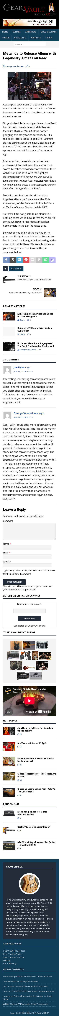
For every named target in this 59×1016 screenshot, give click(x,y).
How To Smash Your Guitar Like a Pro (35, 976)
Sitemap (7, 960)
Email (6, 552)
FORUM (48, 37)
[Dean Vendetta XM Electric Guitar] (16, 645)
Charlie (22, 320)
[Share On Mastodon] (52, 260)
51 (21, 747)
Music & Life (20, 37)
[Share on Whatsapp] (45, 260)
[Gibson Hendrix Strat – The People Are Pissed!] (9, 776)
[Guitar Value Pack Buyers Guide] (25, 655)
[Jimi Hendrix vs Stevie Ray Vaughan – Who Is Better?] (9, 731)
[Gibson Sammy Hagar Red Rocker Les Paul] (29, 668)
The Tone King (9, 963)
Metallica (16, 268)
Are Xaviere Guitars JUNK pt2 (31, 743)
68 (21, 734)
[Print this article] (39, 260)
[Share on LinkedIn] (19, 260)
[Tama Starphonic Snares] (42, 645)
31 (21, 795)
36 (21, 765)
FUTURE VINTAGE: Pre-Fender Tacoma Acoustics (32, 991)
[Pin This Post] (26, 260)
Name (6, 543)
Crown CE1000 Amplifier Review (23, 981)
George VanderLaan (14, 66)
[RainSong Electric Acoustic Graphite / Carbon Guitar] (16, 665)
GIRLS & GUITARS (48, 32)
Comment (8, 520)
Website (7, 561)
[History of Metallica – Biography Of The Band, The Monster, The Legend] (9, 346)
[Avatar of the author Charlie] (29, 891)
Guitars (17, 32)
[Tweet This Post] (13, 260)
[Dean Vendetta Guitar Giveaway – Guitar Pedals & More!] (29, 22)
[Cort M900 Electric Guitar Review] (9, 830)
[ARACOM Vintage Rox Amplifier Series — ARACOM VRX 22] (9, 845)
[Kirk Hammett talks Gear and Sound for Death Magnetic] (9, 316)
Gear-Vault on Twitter (13, 954)
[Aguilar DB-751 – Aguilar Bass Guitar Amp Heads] (35, 675)
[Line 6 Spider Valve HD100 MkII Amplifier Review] (23, 675)
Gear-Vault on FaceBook (14, 950)
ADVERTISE (36, 37)
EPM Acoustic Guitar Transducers (33, 1004)
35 (21, 780)
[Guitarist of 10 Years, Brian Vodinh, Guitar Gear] (9, 331)
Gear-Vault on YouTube (14, 957)
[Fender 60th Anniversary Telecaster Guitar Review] (35, 655)
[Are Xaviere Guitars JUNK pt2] (9, 746)
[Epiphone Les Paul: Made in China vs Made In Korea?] (9, 761)
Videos (5, 37)
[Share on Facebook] (6, 260)
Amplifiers (30, 32)
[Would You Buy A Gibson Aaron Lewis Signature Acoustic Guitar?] (29, 645)
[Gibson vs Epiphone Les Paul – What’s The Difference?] (9, 792)
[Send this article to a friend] (32, 260)
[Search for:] (29, 44)
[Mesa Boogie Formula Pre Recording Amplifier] (13, 655)
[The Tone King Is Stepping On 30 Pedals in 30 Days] (45, 656)
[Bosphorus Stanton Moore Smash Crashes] (42, 665)
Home (5, 32)
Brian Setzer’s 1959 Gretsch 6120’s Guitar (29, 986)
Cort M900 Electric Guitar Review (33, 827)
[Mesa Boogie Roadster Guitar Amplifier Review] (9, 813)
